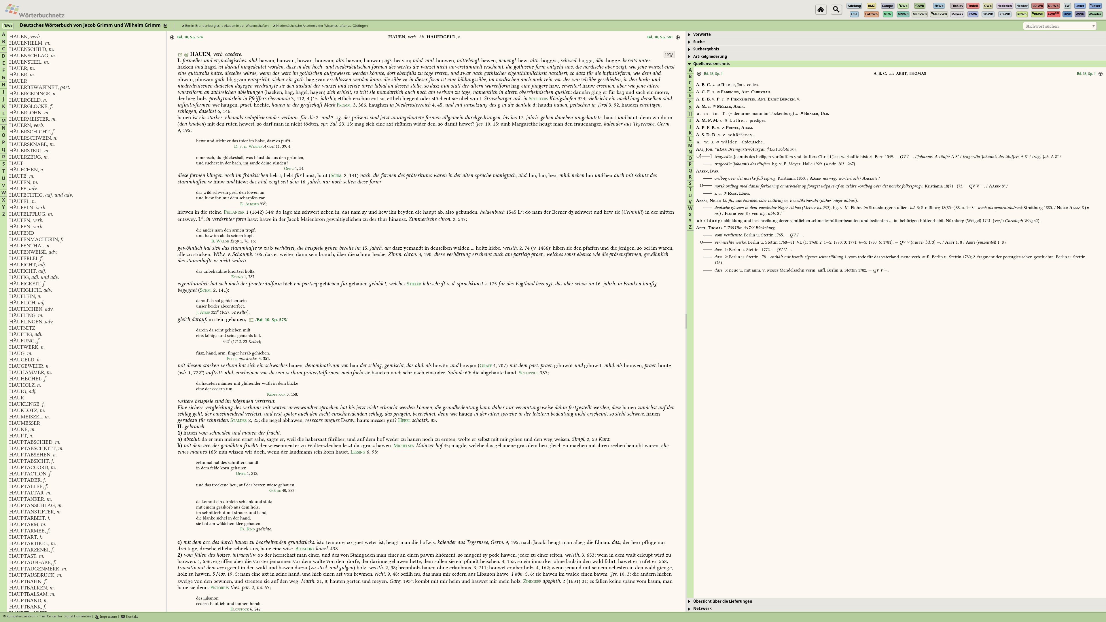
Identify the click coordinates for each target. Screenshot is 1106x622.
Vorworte (702, 34)
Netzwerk (702, 608)
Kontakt (131, 617)
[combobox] (1060, 26)
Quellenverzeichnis (711, 64)
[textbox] (1059, 26)
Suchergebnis (706, 49)
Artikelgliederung (710, 56)
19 (667, 54)
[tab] (896, 34)
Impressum (108, 617)
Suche (699, 42)
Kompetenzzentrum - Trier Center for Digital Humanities (49, 617)
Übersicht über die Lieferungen (722, 601)
